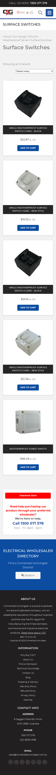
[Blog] (44, 762)
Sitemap (28, 700)
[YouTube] (39, 762)
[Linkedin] (27, 762)
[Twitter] (22, 762)
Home (7, 36)
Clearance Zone (28, 496)
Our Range (19, 36)
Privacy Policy (28, 695)
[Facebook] (10, 762)
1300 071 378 (28, 735)
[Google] (33, 762)
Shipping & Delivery (28, 682)
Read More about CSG (33, 633)
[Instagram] (16, 762)
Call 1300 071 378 (28, 523)
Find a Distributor (28, 664)
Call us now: (28, 3)
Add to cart (28, 148)
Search (29, 575)
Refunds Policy (28, 691)
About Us (28, 660)
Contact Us (28, 673)
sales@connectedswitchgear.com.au (28, 755)
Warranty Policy (28, 687)
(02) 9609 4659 (28, 740)
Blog (28, 678)
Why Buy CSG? (28, 655)
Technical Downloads (28, 669)
